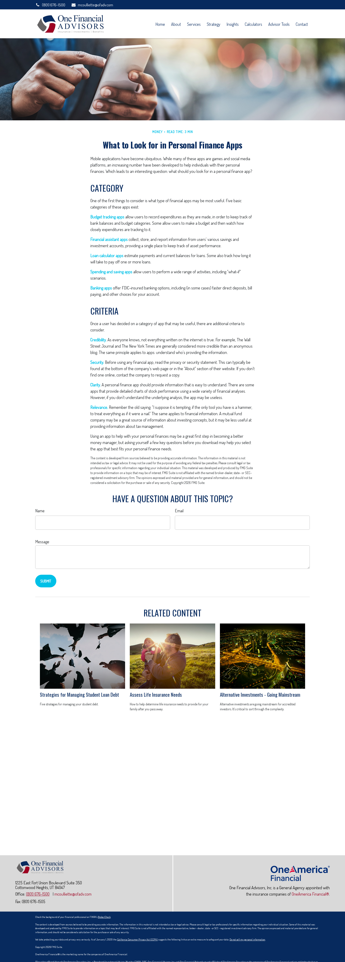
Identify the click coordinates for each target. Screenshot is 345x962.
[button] (160, 24)
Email (179, 510)
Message (42, 541)
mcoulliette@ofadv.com (95, 4)
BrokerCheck (104, 917)
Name (40, 510)
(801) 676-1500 (53, 4)
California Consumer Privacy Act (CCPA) (137, 939)
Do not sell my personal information (247, 939)
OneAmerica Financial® (310, 894)
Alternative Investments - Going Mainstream (260, 694)
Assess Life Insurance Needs (156, 694)
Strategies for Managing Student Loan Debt (79, 694)
